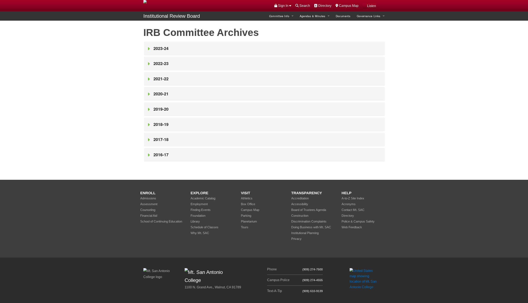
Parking (246, 215)
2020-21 (161, 94)
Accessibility (299, 204)
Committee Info (279, 16)
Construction (299, 215)
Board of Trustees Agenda (308, 210)
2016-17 (161, 154)
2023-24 (162, 48)
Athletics (246, 198)
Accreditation (300, 198)
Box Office (248, 204)
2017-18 (161, 139)
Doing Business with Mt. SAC (311, 227)
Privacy (296, 238)
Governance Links (369, 16)
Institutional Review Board (171, 16)
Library (195, 221)
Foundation (198, 215)
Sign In (283, 5)
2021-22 (161, 79)
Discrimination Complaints (308, 221)
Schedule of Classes (204, 227)
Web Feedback (352, 227)
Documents (343, 16)
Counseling (147, 210)
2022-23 (161, 63)
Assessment (148, 204)
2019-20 (161, 109)
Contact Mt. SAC (353, 210)
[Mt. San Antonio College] (365, 279)
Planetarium (249, 221)
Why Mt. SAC (200, 233)
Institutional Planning (305, 233)
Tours (244, 227)
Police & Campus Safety (358, 221)
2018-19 (161, 124)
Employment (199, 204)
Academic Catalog (203, 198)
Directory (324, 5)
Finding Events (201, 210)
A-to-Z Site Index (353, 198)
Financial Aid (148, 215)
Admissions (148, 198)
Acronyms (349, 204)
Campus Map (348, 5)
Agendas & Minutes (312, 16)
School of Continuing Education (161, 221)
